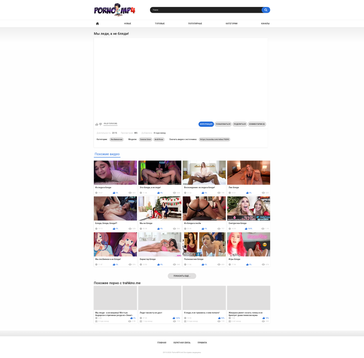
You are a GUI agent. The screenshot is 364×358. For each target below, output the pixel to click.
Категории (231, 23)
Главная (97, 23)
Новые (127, 23)
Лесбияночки (116, 139)
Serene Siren (145, 139)
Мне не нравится (100, 124)
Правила (202, 343)
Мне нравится (96, 124)
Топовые (160, 23)
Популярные (195, 23)
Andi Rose (159, 139)
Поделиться (240, 124)
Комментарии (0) (257, 124)
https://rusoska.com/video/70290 (214, 139)
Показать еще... (182, 276)
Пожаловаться (223, 124)
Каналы (265, 23)
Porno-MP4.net (177, 352)
